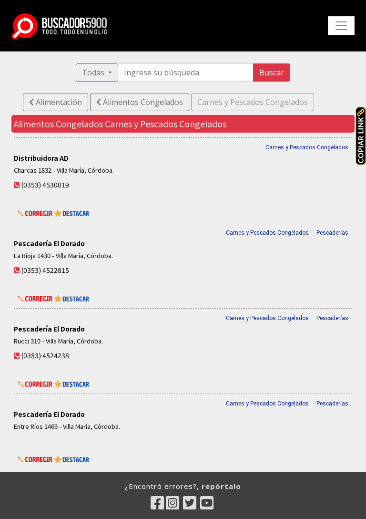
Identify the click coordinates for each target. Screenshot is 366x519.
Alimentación (58, 102)
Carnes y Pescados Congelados (306, 147)
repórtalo (221, 486)
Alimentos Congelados (142, 102)
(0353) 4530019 (45, 184)
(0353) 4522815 (45, 270)
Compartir (361, 136)
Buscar (271, 72)
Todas (94, 72)
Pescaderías (332, 232)
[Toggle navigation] (341, 25)
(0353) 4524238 (45, 355)
